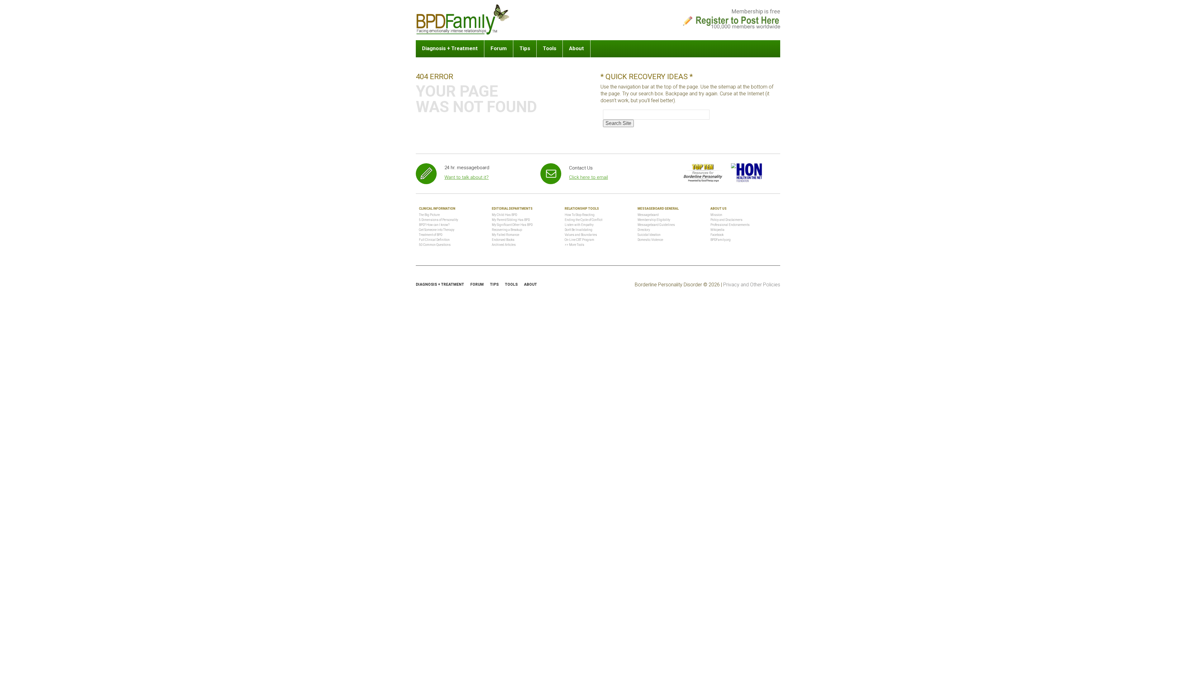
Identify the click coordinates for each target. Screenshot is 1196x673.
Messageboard (648, 215)
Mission (716, 215)
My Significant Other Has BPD (512, 225)
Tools (549, 48)
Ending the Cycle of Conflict (583, 220)
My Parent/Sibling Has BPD (511, 220)
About (576, 48)
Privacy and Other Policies (751, 285)
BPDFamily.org (720, 239)
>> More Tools (574, 244)
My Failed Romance (505, 234)
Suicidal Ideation (649, 234)
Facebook (717, 234)
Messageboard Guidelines (656, 225)
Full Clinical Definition (434, 239)
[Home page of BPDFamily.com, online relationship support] (463, 19)
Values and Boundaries (581, 234)
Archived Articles (504, 244)
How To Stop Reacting (580, 215)
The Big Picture (429, 215)
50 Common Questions (435, 244)
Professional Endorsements (730, 225)
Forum (499, 48)
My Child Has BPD (504, 215)
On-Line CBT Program (579, 239)
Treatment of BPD (430, 234)
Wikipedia (717, 229)
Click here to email (588, 177)
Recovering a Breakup (507, 229)
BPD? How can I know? (434, 225)
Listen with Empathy (579, 225)
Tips (525, 48)
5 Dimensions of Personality (438, 220)
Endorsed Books (503, 239)
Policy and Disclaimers (726, 220)
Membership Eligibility (654, 220)
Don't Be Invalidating (578, 229)
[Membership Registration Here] (737, 21)
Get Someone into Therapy (436, 229)
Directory (644, 229)
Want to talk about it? (466, 177)
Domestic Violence (650, 239)
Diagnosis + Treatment (450, 48)
